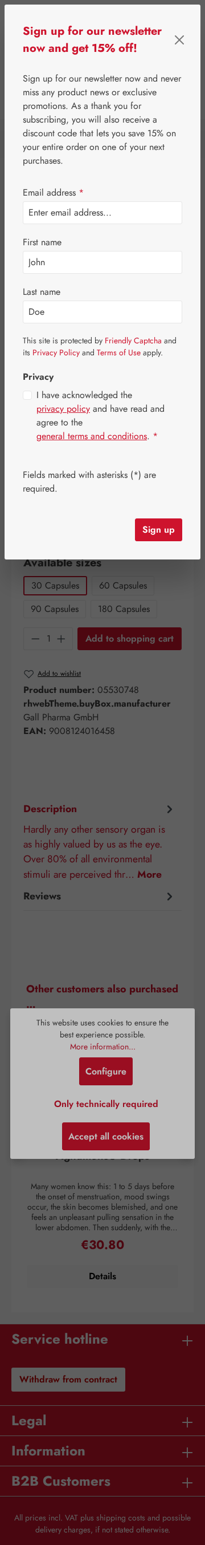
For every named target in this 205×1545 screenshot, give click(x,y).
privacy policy (63, 408)
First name (42, 242)
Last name (41, 291)
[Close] (180, 40)
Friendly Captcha (133, 340)
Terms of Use (119, 352)
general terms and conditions (91, 436)
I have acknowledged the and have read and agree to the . (100, 415)
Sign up (158, 529)
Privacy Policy (56, 352)
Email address (53, 192)
